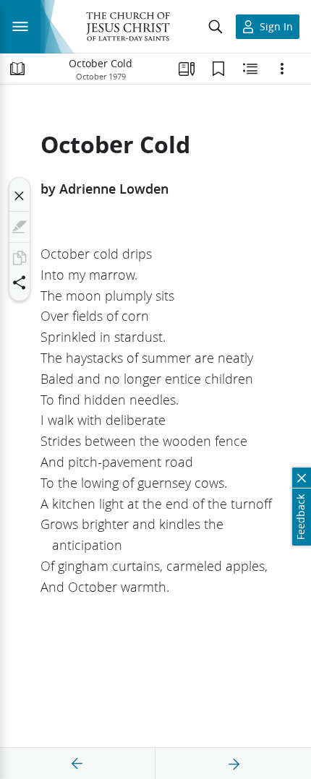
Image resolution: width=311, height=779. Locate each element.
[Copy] (19, 258)
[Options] (282, 69)
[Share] (19, 282)
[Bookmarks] (218, 69)
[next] (233, 763)
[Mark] (19, 227)
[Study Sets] (186, 69)
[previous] (77, 763)
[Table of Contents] (17, 68)
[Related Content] (250, 69)
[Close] (19, 195)
